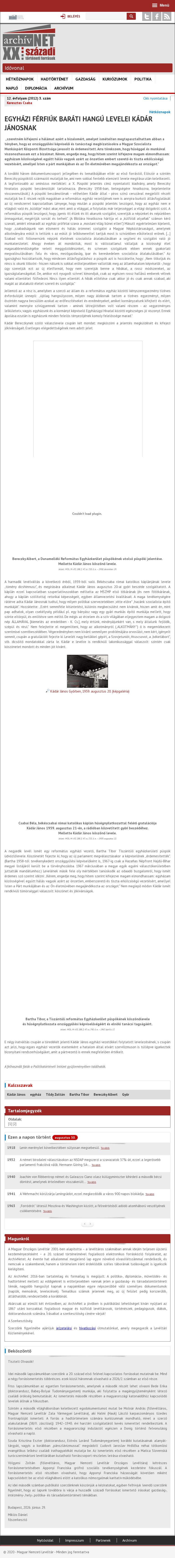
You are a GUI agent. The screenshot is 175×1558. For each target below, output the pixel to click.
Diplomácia (36, 88)
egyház (35, 1094)
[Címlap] (29, 57)
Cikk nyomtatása (155, 98)
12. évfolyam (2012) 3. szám (29, 98)
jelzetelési (64, 1328)
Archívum (63, 88)
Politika (143, 79)
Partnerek (103, 1540)
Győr (125, 1094)
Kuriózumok (115, 79)
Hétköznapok (20, 79)
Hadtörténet (54, 79)
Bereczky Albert (106, 1094)
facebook (156, 16)
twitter (146, 16)
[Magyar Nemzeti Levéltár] (16, 20)
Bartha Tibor (79, 1094)
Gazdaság (85, 79)
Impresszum (74, 1540)
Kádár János (16, 1094)
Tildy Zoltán (55, 1094)
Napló (12, 88)
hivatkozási (87, 1328)
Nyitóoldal (45, 1540)
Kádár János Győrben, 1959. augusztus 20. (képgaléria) (89, 691)
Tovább (105, 1148)
